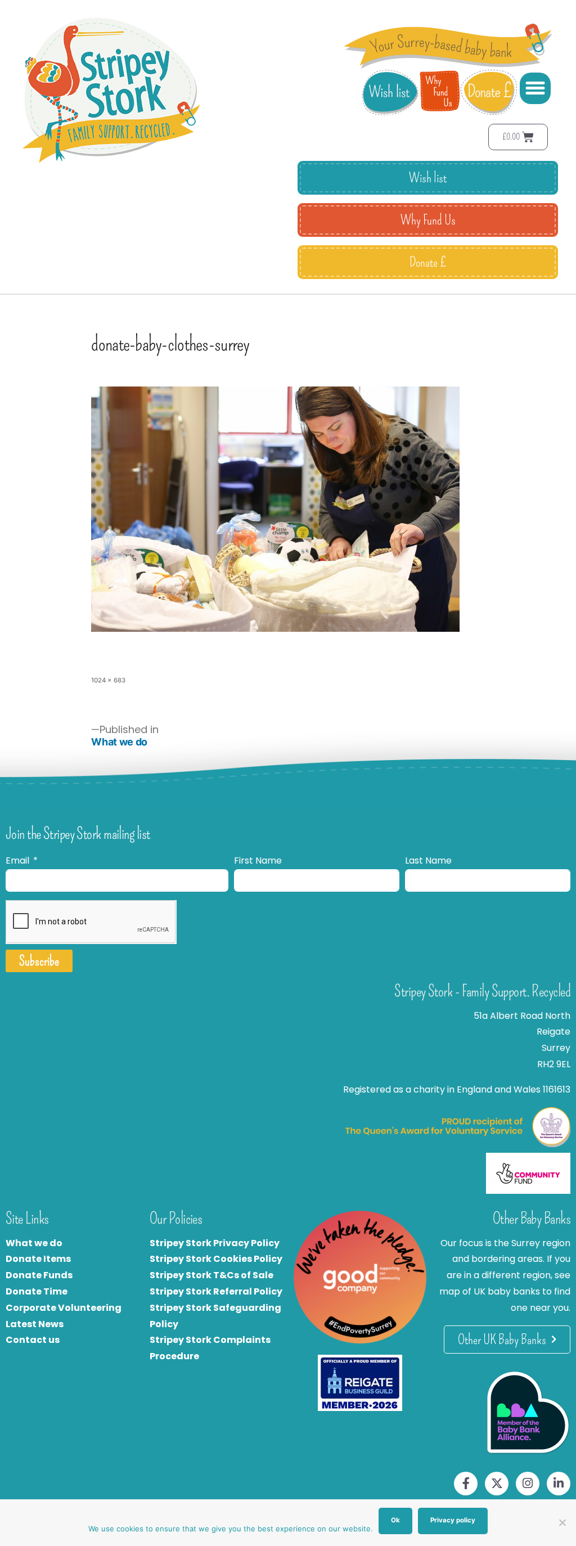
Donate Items (38, 1258)
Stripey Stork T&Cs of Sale (211, 1275)
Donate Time (37, 1291)
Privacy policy (452, 1520)
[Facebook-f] (466, 1483)
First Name (258, 860)
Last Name (428, 860)
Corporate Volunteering (64, 1307)
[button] (535, 88)
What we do (34, 1243)
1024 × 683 (108, 680)
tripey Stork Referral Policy (218, 1291)
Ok (395, 1520)
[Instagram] (527, 1483)
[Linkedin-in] (558, 1483)
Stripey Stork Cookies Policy (216, 1258)
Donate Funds (39, 1275)
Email (19, 860)
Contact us (33, 1339)
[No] (562, 1522)
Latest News (35, 1324)
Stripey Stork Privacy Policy (215, 1243)
